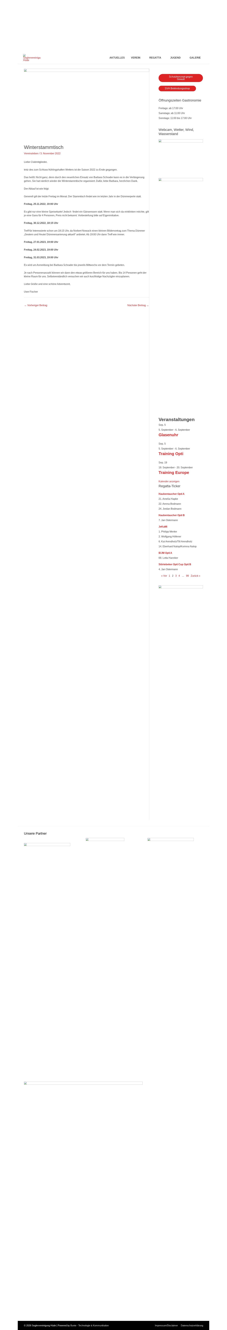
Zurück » (195, 575)
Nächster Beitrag (138, 305)
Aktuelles (117, 57)
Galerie (195, 57)
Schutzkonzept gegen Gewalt (181, 77)
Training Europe (174, 472)
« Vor (164, 575)
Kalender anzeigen (169, 481)
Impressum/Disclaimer (166, 1325)
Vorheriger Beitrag (35, 305)
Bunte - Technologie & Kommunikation (89, 1325)
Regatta (155, 57)
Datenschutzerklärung (192, 1325)
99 (187, 575)
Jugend (175, 57)
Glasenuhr (168, 435)
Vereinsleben (31, 153)
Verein (135, 57)
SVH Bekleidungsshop (177, 88)
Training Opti (171, 453)
